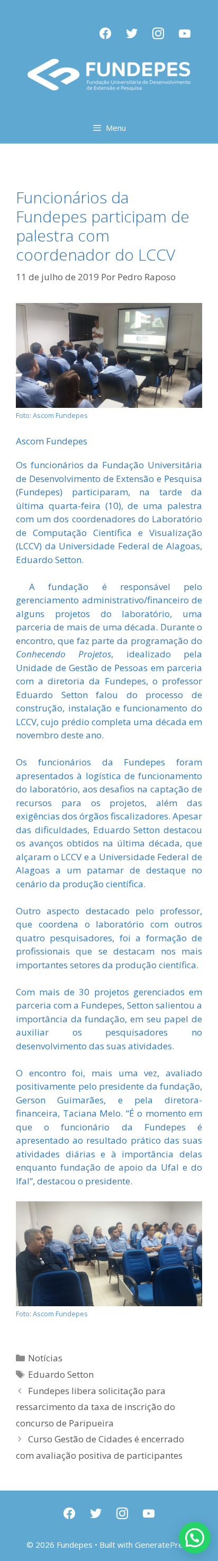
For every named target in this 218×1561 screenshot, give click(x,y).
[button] (195, 1538)
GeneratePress (163, 1544)
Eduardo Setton (61, 1374)
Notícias (45, 1358)
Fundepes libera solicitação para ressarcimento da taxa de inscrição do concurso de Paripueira (95, 1407)
